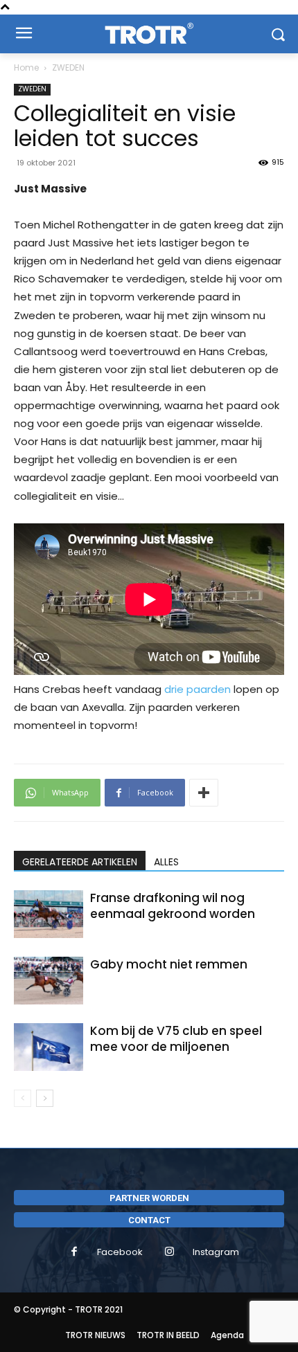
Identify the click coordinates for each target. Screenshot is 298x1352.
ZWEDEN (68, 67)
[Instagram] (169, 1252)
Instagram (216, 1252)
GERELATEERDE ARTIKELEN (79, 862)
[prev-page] (22, 1098)
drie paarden (197, 689)
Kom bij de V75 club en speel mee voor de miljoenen (176, 1038)
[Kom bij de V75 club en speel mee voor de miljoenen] (48, 1047)
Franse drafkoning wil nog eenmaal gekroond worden (172, 906)
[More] (203, 792)
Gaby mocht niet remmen (168, 964)
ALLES (166, 862)
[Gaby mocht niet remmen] (48, 980)
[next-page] (44, 1098)
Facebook (120, 1252)
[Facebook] (74, 1252)
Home (26, 67)
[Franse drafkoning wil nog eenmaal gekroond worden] (48, 914)
